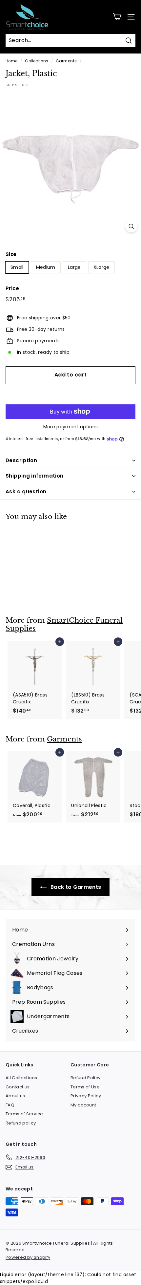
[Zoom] (131, 226)
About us (15, 1096)
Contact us (18, 1087)
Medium (45, 267)
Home (11, 61)
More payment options (70, 426)
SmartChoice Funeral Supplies (64, 624)
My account (83, 1105)
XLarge (101, 267)
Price (12, 288)
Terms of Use (85, 1087)
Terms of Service (24, 1114)
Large (74, 267)
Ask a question (26, 491)
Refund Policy (85, 1078)
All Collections (21, 1078)
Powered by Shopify (28, 1257)
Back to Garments (75, 887)
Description (21, 460)
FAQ (10, 1105)
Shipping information (35, 475)
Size (11, 254)
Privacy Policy (85, 1096)
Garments (66, 61)
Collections (36, 61)
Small (17, 267)
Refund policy (21, 1123)
